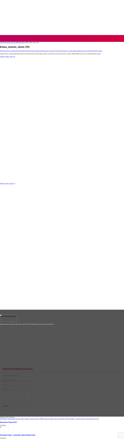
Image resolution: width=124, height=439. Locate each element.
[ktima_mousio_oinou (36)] (51, 51)
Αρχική (2, 42)
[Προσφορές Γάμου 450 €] (49, 419)
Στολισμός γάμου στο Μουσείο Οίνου (14, 42)
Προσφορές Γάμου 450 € (8, 422)
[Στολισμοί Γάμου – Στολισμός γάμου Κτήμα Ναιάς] (4, 431)
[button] (121, 38)
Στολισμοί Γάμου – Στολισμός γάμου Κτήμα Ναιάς (17, 435)
